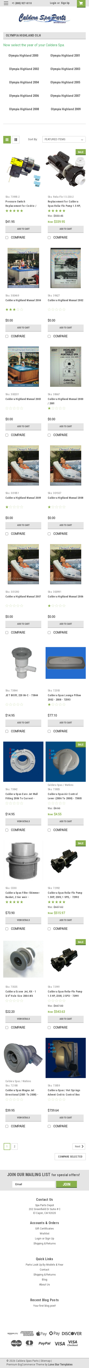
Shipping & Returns (44, 1243)
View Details (23, 821)
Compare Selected (70, 1156)
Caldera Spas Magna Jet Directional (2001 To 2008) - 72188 (21, 1094)
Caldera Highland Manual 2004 (23, 300)
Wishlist (44, 1233)
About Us (44, 1284)
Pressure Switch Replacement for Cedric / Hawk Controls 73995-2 (20, 206)
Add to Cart (23, 229)
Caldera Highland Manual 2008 (65, 497)
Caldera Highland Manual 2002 (65, 300)
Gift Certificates (44, 1228)
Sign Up (65, 3)
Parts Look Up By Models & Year (44, 1264)
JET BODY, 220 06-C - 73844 (21, 695)
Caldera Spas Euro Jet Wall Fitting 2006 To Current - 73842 (21, 798)
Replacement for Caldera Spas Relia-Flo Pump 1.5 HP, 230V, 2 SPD (64, 206)
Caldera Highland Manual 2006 (65, 596)
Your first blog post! (44, 1305)
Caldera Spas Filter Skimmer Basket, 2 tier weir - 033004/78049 (22, 897)
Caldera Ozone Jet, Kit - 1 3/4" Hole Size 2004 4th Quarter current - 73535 (20, 996)
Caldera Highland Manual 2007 (23, 596)
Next (78, 1146)
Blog (44, 1279)
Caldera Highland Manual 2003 (23, 399)
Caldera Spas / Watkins (61, 785)
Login (53, 3)
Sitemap (45, 1360)
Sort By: (33, 139)
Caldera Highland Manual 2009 (23, 497)
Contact (44, 1269)
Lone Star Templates (60, 1364)
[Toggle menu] (6, 6)
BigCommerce (26, 1364)
